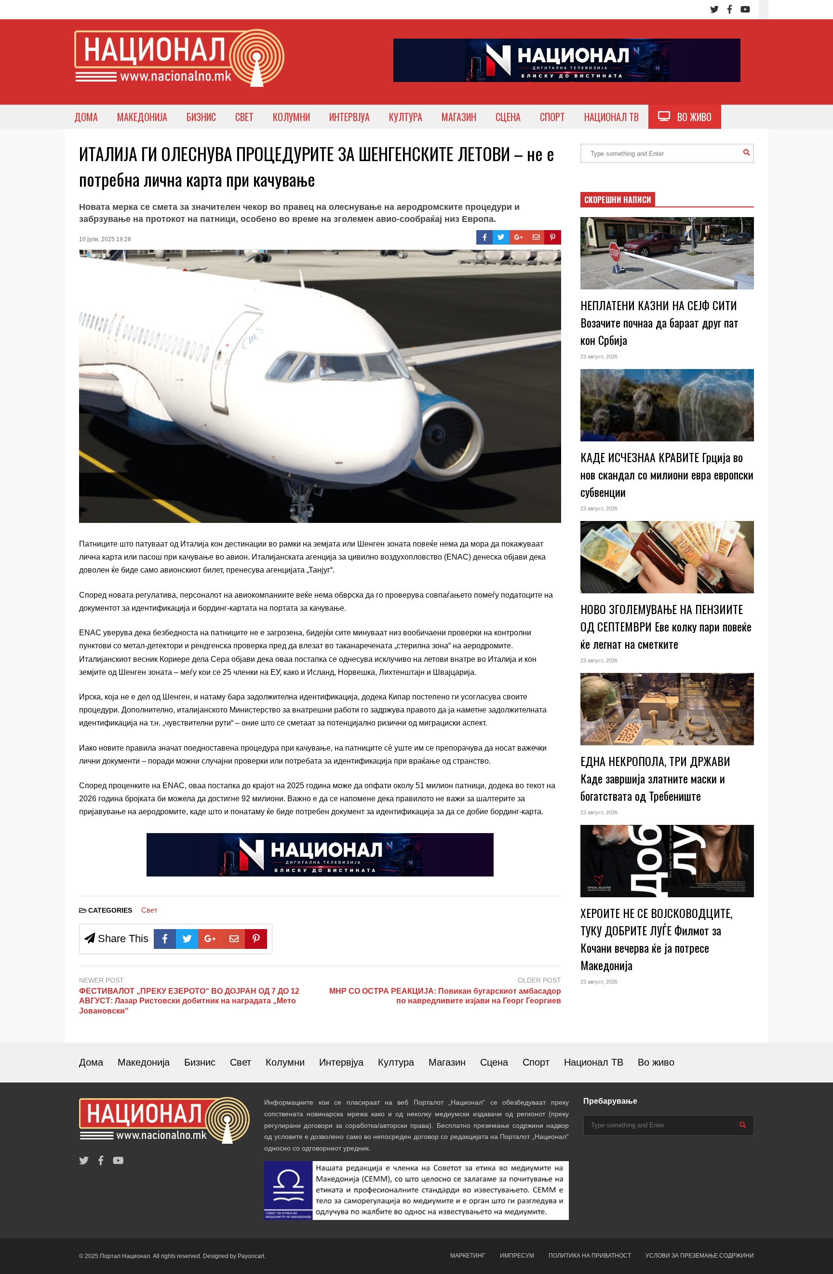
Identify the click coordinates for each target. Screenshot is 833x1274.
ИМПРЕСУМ (517, 1256)
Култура (396, 1062)
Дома (91, 1062)
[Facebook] (729, 9)
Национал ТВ (593, 1062)
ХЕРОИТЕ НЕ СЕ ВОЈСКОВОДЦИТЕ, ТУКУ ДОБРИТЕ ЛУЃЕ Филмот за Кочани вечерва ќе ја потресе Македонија (656, 938)
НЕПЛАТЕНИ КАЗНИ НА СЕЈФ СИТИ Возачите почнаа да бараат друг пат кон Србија (659, 322)
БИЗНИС (201, 117)
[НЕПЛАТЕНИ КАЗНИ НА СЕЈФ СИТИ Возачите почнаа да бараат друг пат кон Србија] (667, 253)
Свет (149, 910)
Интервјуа (341, 1062)
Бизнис (199, 1062)
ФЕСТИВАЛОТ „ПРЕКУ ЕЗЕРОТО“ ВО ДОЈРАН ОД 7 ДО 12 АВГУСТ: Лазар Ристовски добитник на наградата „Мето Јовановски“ (189, 1001)
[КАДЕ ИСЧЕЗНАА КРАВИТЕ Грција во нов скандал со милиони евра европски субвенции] (667, 405)
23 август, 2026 (599, 356)
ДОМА (86, 117)
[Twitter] (714, 9)
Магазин (447, 1062)
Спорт (536, 1062)
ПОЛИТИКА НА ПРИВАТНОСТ (590, 1256)
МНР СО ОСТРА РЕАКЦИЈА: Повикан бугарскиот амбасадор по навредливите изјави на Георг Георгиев (445, 996)
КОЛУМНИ (291, 117)
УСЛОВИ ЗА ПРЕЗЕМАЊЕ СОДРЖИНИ (699, 1256)
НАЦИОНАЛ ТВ (611, 117)
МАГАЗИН (459, 117)
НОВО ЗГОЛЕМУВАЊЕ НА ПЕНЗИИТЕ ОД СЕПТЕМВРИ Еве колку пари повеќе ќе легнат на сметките (666, 626)
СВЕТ (244, 117)
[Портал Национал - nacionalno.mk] (179, 67)
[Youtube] (745, 9)
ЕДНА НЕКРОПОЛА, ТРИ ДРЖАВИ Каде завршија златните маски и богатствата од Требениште (655, 778)
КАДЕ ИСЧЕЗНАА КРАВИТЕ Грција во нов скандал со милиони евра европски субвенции (666, 474)
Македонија (144, 1062)
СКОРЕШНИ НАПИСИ (617, 199)
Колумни (285, 1062)
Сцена (494, 1062)
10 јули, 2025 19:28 (105, 239)
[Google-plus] (519, 237)
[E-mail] (536, 237)
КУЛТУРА (405, 117)
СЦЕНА (508, 117)
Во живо (656, 1062)
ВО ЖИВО (691, 117)
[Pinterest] (552, 237)
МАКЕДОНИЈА (142, 117)
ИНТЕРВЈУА (349, 117)
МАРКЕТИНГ (467, 1256)
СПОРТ (552, 117)
